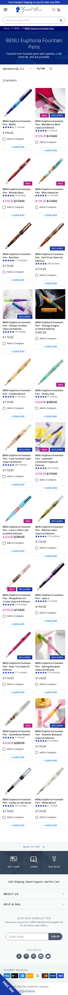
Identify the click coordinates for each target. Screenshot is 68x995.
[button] (9, 127)
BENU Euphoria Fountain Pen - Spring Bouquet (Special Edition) (49, 666)
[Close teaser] (22, 991)
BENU (17, 28)
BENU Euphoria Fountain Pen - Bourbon (17, 255)
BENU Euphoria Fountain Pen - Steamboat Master (17, 733)
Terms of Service (26, 990)
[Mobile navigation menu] (5, 9)
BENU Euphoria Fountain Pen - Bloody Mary (17, 190)
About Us (11, 894)
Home (7, 28)
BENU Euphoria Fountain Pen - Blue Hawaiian (49, 190)
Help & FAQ (12, 904)
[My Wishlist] (53, 10)
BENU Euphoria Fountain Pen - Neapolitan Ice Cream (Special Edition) (17, 598)
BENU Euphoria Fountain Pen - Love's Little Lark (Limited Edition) (17, 530)
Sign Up (55, 936)
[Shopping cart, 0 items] (60, 9)
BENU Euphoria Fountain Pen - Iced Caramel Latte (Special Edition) (17, 459)
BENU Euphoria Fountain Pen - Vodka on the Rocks (17, 801)
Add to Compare (15, 139)
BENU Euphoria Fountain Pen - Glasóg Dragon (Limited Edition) (49, 326)
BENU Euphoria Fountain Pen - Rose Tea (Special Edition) (17, 666)
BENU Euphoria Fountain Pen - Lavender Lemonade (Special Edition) (49, 460)
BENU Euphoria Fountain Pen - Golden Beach (17, 392)
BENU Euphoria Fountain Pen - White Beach (49, 801)
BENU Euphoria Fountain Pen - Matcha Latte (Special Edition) (49, 530)
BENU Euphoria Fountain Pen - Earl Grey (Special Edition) (49, 257)
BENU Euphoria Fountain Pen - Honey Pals (49, 392)
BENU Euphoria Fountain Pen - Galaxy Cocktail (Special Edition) (17, 326)
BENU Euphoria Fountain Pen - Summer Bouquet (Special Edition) (49, 735)
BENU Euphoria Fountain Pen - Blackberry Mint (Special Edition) (49, 124)
